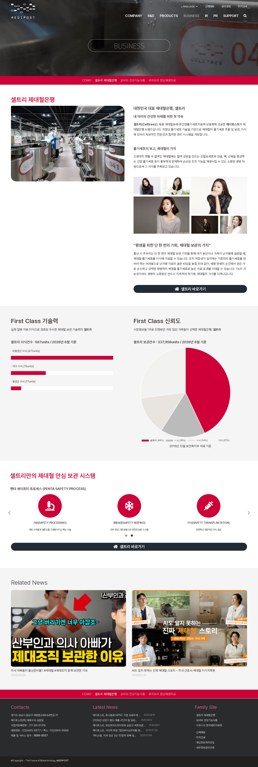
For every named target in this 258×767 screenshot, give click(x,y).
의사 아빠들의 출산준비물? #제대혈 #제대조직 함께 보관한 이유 (49, 670)
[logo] (23, 11)
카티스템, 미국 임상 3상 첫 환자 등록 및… (114, 735)
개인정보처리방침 (205, 742)
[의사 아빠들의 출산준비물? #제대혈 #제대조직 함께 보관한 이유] (68, 628)
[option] (50, 512)
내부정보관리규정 (205, 747)
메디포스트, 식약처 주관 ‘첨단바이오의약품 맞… (117, 730)
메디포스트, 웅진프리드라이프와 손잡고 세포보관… (119, 725)
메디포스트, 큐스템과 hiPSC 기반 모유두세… (116, 715)
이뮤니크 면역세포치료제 (209, 725)
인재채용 (200, 732)
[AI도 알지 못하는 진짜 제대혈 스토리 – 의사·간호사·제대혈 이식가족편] (189, 628)
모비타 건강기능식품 (133, 80)
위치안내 (200, 737)
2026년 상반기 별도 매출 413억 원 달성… (115, 720)
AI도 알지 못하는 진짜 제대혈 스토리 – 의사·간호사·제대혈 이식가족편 (173, 670)
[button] (189, 6)
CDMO (86, 80)
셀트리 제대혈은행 (106, 80)
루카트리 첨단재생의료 (162, 80)
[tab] (126, 535)
